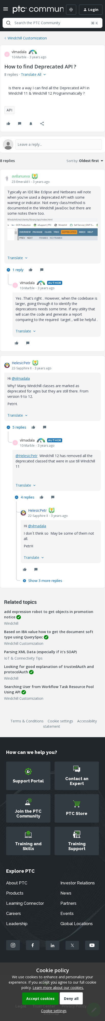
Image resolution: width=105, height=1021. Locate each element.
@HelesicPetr (26, 455)
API (9, 110)
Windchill (11, 623)
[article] (52, 223)
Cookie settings (60, 721)
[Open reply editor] (52, 144)
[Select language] (71, 10)
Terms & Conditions (27, 721)
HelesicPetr (21, 362)
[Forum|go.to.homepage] (34, 10)
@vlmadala (21, 378)
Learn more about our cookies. (58, 987)
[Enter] (8, 23)
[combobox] (52, 23)
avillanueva (21, 176)
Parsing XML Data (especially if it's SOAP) (40, 651)
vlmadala (19, 51)
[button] (6, 10)
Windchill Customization (27, 38)
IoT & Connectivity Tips (23, 658)
